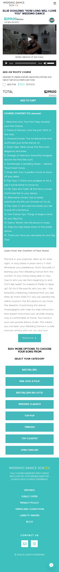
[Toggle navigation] (47, 3)
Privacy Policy (29, 503)
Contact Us (29, 535)
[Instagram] (34, 543)
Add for (21, 84)
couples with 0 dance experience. (29, 479)
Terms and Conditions (29, 509)
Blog (29, 522)
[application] (25, 63)
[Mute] (45, 63)
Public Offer (30, 496)
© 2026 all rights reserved (29, 555)
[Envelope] (24, 543)
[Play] (6, 63)
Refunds (29, 490)
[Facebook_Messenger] (51, 565)
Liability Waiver (29, 515)
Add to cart (28, 101)
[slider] (51, 62)
